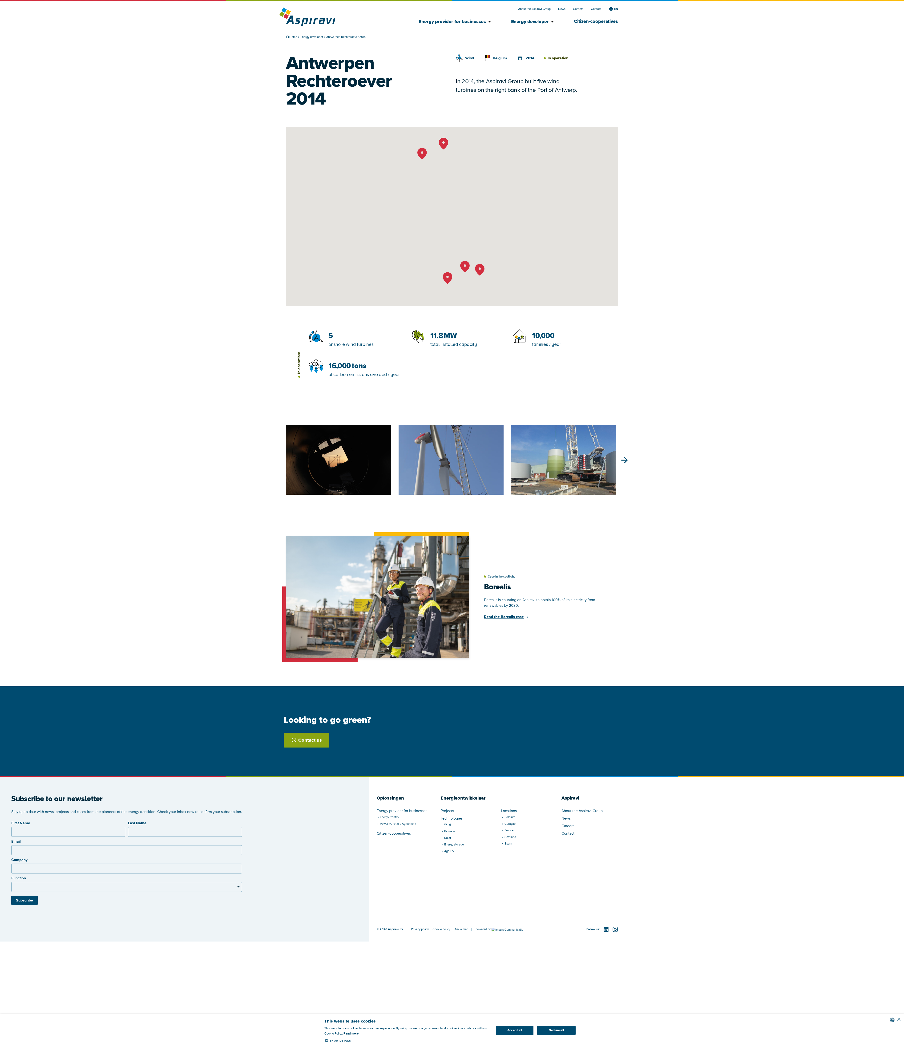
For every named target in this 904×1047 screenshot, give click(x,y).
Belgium (500, 58)
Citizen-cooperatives (596, 21)
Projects (447, 811)
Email (16, 841)
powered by (483, 929)
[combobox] (892, 1020)
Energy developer (533, 21)
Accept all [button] (514, 1030)
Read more (351, 1033)
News (561, 9)
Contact (596, 9)
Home (293, 37)
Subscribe (24, 900)
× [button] (898, 1019)
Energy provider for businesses (455, 21)
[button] (406, 1039)
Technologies (452, 818)
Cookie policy (441, 929)
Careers (578, 9)
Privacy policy (420, 929)
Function (18, 878)
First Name (20, 823)
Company (19, 859)
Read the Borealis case (504, 616)
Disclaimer (461, 929)
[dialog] (452, 1030)
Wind (469, 58)
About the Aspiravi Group (534, 9)
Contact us (310, 740)
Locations (509, 811)
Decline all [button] (556, 1030)
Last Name (137, 823)
